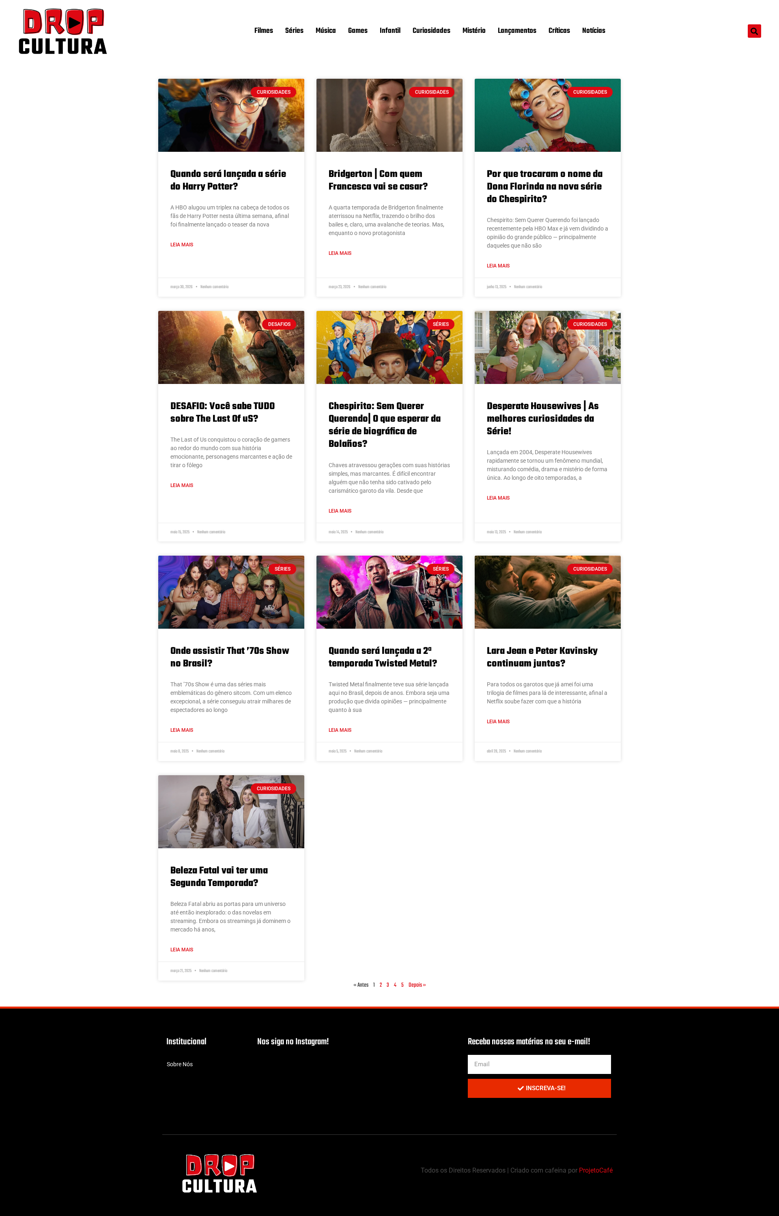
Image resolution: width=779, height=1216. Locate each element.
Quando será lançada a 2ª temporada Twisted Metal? (383, 657)
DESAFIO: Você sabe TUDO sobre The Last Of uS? (222, 413)
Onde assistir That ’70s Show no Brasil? (229, 657)
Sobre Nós (180, 1064)
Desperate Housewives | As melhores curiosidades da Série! (543, 419)
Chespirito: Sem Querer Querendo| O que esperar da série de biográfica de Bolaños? (385, 425)
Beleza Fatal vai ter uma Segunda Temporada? (219, 877)
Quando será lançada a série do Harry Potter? (228, 180)
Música (326, 31)
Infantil (390, 31)
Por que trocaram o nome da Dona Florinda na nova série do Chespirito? (545, 187)
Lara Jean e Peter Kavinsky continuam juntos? (542, 657)
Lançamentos (517, 31)
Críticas (559, 31)
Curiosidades (431, 31)
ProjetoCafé (596, 1170)
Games (358, 31)
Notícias (593, 31)
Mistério (474, 31)
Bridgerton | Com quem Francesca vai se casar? (378, 180)
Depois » (417, 985)
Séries (294, 31)
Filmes (263, 31)
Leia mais (181, 245)
